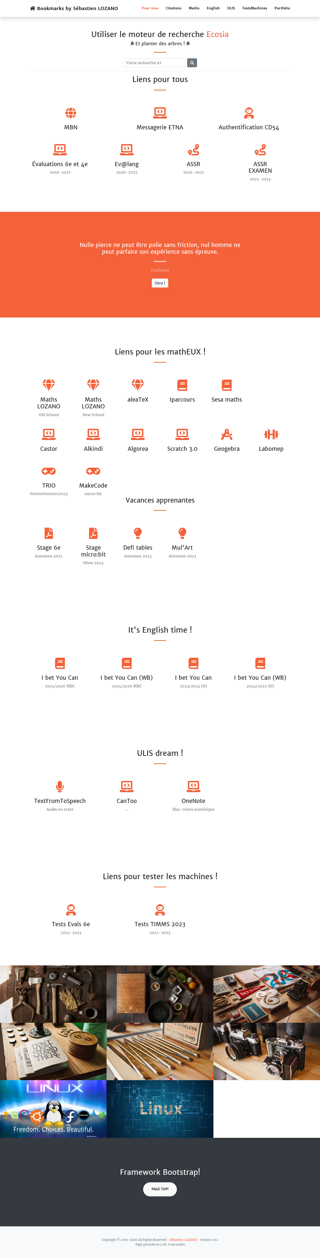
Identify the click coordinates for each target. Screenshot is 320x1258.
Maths (194, 8)
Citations (173, 8)
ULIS (231, 8)
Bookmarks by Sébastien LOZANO (76, 8)
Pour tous (150, 8)
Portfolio (282, 8)
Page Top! (160, 1189)
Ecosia (217, 34)
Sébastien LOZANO (183, 1240)
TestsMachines (254, 8)
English (213, 8)
